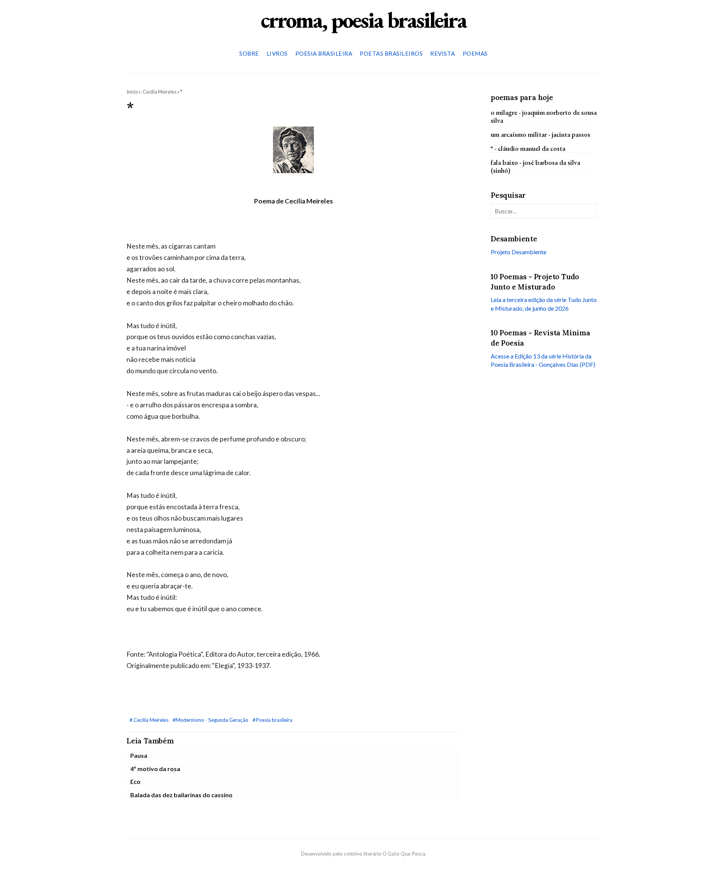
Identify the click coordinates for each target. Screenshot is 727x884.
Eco (135, 781)
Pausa (138, 755)
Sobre (249, 53)
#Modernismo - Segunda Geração (211, 720)
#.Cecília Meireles (149, 720)
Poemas (475, 53)
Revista (442, 53)
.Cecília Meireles (159, 92)
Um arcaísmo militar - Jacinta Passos (540, 134)
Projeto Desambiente (518, 251)
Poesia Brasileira (324, 53)
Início (132, 92)
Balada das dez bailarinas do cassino (181, 794)
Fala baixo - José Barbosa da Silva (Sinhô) (535, 166)
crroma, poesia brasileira (363, 19)
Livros (277, 53)
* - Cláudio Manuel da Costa (528, 148)
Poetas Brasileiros (391, 53)
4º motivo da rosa (155, 768)
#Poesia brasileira (272, 720)
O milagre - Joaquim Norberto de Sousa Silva (544, 116)
